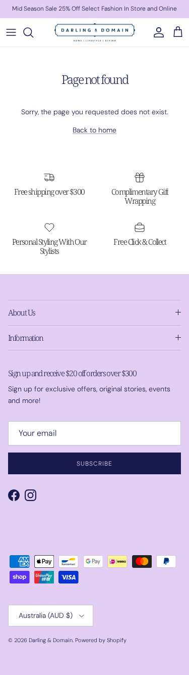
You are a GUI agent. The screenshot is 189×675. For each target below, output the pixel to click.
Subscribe (94, 464)
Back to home (94, 129)
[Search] (33, 32)
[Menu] (11, 32)
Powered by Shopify (101, 640)
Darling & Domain (51, 640)
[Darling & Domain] (94, 32)
